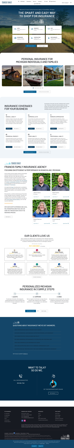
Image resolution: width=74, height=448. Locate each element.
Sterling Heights (36, 426)
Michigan (23, 425)
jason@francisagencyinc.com (29, 417)
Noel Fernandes (38, 252)
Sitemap (27, 433)
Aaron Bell (16, 266)
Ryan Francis (55, 192)
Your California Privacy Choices (9, 434)
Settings (47, 443)
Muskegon (65, 425)
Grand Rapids (51, 425)
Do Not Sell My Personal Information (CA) (21, 434)
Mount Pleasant (59, 425)
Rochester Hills (27, 426)
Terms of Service (23, 433)
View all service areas (55, 426)
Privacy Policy (11, 433)
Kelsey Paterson (37, 219)
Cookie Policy (18, 433)
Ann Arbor (30, 425)
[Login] (71, 2)
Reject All (41, 446)
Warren (41, 426)
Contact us (25, 353)
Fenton (42, 425)
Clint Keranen (16, 252)
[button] (19, 1)
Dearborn (36, 425)
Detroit (40, 425)
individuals (6, 184)
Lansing (55, 425)
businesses (13, 184)
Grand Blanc (46, 425)
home (18, 180)
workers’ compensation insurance (13, 181)
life (22, 180)
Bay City (33, 425)
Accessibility (6, 433)
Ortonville (23, 426)
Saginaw (32, 426)
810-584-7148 (20, 383)
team (12, 187)
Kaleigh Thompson (60, 252)
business (25, 180)
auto (20, 180)
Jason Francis (37, 192)
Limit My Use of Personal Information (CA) (34, 434)
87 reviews (42, 246)
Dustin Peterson (38, 266)
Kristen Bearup (56, 219)
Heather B (60, 266)
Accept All (34, 446)
